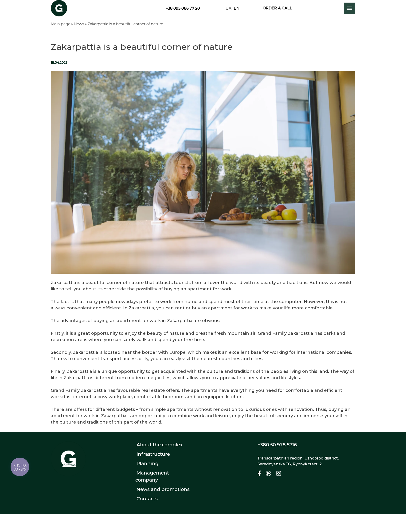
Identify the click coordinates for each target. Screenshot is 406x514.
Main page (60, 24)
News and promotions (163, 489)
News (79, 24)
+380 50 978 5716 (277, 445)
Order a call (277, 8)
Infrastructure (153, 454)
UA (228, 8)
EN (236, 8)
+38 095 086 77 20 (183, 8)
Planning (148, 463)
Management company (152, 476)
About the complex (160, 445)
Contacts (147, 499)
